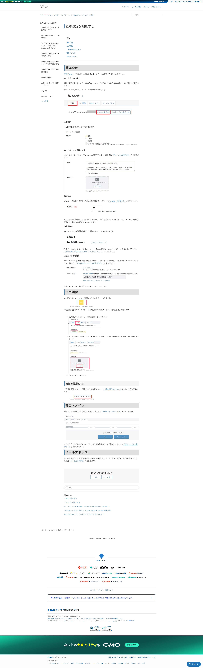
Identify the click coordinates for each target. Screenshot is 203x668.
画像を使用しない (74, 50)
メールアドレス (71, 56)
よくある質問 (136, 7)
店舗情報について (47, 96)
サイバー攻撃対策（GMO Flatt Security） (101, 621)
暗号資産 (127, 663)
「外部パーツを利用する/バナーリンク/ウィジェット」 (83, 252)
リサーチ (107, 663)
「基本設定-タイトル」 (112, 389)
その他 (143, 663)
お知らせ (146, 7)
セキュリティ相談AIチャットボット (114, 618)
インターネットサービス (53, 663)
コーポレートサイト (97, 590)
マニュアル (125, 7)
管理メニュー (69, 74)
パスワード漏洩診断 (86, 618)
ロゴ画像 (69, 46)
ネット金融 (120, 663)
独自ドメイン (71, 53)
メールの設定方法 (70, 498)
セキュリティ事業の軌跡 (128, 620)
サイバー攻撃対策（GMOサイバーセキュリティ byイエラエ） (74, 621)
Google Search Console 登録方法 (50, 70)
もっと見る (44, 101)
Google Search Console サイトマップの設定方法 (50, 62)
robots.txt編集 (46, 77)
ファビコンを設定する (72, 502)
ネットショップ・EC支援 (67, 663)
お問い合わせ (156, 7)
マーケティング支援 (98, 663)
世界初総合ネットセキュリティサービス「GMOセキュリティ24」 (63, 618)
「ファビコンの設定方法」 (121, 155)
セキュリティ (88, 663)
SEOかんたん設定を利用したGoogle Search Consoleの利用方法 (50, 45)
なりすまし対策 (116, 621)
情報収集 (113, 663)
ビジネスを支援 (79, 663)
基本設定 (69, 43)
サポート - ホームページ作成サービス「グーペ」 (55, 15)
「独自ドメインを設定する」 (111, 411)
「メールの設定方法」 (77, 461)
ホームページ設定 (87, 15)
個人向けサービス (136, 663)
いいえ (108, 477)
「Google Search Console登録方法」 (89, 263)
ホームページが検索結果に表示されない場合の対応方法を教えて (87, 506)
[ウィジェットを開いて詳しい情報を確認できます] (194, 664)
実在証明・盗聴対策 (52, 621)
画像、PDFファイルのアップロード (50, 84)
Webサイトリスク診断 (98, 618)
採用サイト (109, 590)
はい (96, 477)
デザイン (44, 91)
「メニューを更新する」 (117, 201)
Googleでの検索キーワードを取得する (50, 55)
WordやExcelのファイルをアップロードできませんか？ (84, 514)
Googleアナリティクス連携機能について (50, 28)
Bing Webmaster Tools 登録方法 (50, 36)
